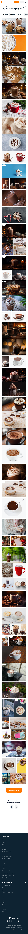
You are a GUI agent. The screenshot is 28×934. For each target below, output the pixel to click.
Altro (3, 911)
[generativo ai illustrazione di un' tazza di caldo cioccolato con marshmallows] (18, 183)
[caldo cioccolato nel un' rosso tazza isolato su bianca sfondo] (20, 157)
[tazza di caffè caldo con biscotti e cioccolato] (8, 584)
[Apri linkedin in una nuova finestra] (11, 921)
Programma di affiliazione (7, 870)
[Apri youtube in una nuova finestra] (20, 921)
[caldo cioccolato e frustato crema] (6, 629)
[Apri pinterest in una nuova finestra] (14, 921)
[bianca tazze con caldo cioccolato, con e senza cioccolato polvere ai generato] (20, 584)
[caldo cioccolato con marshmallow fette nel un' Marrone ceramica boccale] (7, 246)
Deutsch (4, 907)
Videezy (3, 844)
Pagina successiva (14, 790)
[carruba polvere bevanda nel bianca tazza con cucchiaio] (14, 508)
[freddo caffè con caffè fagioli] (18, 629)
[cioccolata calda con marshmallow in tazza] (14, 419)
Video (13, 14)
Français (4, 909)
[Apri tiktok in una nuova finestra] (16, 921)
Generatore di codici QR (7, 858)
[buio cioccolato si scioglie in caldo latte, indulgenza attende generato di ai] (14, 389)
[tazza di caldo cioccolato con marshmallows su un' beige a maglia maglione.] (7, 570)
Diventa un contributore (7, 892)
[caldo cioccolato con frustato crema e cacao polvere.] (14, 654)
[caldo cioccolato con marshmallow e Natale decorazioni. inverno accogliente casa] (14, 126)
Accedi (22, 2)
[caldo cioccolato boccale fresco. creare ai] (19, 275)
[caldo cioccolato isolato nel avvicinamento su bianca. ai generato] (19, 317)
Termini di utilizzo (9, 929)
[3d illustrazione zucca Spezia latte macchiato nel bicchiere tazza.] (5, 183)
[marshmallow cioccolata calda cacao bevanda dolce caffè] (14, 43)
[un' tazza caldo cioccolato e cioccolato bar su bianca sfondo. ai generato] (6, 317)
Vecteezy (4, 842)
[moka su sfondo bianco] (6, 734)
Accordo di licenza (6, 866)
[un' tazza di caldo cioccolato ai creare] (14, 599)
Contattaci (4, 887)
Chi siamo (4, 890)
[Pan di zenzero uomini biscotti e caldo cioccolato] (14, 26)
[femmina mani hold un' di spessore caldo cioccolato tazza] (21, 765)
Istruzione (4, 849)
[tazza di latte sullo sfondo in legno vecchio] (19, 246)
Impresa (4, 846)
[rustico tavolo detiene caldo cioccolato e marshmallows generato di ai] (14, 263)
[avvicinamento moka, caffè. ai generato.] (14, 436)
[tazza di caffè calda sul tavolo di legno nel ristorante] (14, 672)
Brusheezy (4, 839)
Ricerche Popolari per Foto (8, 875)
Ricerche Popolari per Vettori (8, 873)
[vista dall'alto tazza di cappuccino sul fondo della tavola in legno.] (20, 708)
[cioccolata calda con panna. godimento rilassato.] (8, 708)
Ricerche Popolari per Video (8, 877)
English (3, 900)
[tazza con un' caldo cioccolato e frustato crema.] (14, 749)
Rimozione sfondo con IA (7, 856)
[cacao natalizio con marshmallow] (14, 108)
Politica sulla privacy (18, 929)
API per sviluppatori (6, 851)
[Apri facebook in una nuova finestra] (7, 921)
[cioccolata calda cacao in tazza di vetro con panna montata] (14, 303)
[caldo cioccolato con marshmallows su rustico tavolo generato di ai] (14, 59)
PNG (21, 14)
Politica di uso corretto (14, 930)
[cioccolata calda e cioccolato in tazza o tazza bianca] (5, 641)
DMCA (3, 868)
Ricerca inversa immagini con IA (9, 853)
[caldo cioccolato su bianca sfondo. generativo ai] (8, 157)
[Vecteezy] (2, 2)
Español (4, 902)
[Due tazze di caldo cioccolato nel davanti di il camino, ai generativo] (14, 330)
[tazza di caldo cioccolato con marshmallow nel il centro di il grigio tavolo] (14, 142)
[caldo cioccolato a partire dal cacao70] (6, 778)
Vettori (6, 14)
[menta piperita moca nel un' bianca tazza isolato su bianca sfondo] (6, 275)
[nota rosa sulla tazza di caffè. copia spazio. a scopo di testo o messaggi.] (18, 734)
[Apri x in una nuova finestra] (18, 921)
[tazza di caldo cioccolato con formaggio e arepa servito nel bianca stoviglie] (14, 616)
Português (4, 904)
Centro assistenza (6, 885)
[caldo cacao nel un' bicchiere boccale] (14, 198)
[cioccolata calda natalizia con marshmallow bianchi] (17, 641)
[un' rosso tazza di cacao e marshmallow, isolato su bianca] (19, 570)
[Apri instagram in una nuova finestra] (9, 921)
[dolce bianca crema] (14, 472)
